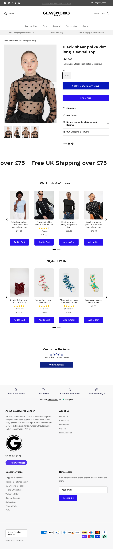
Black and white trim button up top (44, 223)
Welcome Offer (12, 494)
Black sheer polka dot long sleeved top (23, 40)
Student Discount (13, 498)
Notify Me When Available (85, 86)
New (45, 26)
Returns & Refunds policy (17, 482)
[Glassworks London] (56, 14)
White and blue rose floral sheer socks (69, 301)
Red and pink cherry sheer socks (44, 301)
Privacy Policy (12, 506)
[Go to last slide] (7, 219)
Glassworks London (17, 541)
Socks (85, 26)
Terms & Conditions (14, 490)
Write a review (56, 365)
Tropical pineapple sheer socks (93, 301)
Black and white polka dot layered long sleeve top (93, 224)
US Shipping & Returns (15, 486)
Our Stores (64, 425)
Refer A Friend (65, 433)
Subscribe (68, 498)
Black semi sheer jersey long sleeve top (69, 224)
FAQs (8, 510)
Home (6, 40)
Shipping (78, 64)
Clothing (56, 26)
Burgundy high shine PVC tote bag (19, 301)
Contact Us (64, 421)
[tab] (54, 249)
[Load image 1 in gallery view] (30, 84)
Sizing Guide (11, 502)
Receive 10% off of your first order (56, 3)
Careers (62, 429)
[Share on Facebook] (69, 144)
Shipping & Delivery (14, 478)
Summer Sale (31, 26)
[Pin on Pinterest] (72, 144)
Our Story (63, 416)
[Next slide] (106, 219)
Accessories (71, 26)
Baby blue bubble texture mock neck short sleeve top (19, 224)
